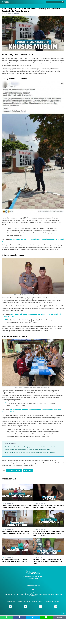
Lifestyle (8, 6)
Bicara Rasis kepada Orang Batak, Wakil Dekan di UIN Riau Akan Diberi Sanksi (27, 450)
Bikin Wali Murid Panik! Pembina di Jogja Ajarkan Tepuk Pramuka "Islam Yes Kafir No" (30, 447)
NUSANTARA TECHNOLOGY (35, 576)
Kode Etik (34, 601)
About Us (40, 601)
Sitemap (56, 601)
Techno (25, 6)
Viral (3, 503)
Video (41, 6)
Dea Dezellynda (15, 13)
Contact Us (27, 601)
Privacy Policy (49, 601)
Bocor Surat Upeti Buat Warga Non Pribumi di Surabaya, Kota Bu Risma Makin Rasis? (30, 452)
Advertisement (11, 601)
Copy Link (59, 617)
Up (63, 614)
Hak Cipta (19, 601)
